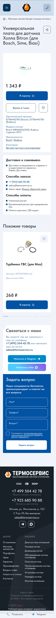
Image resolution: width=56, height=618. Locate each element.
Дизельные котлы (33, 550)
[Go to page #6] (36, 316)
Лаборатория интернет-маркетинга (27, 608)
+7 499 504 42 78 (27, 491)
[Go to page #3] (17, 316)
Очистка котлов (33, 561)
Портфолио (9, 553)
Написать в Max (25, 367)
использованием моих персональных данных (26, 434)
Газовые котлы (32, 546)
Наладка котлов (33, 576)
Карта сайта (27, 592)
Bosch (9, 140)
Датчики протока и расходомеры (23, 147)
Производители (11, 565)
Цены (6, 557)
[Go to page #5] (29, 316)
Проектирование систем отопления (37, 567)
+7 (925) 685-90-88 (19, 182)
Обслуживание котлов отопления (36, 556)
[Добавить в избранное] (43, 107)
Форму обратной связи (34, 189)
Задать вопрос (26, 445)
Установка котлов (34, 572)
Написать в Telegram (25, 358)
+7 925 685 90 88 (27, 500)
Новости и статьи (12, 574)
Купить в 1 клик (21, 107)
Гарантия (8, 561)
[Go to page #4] (23, 316)
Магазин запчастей (8, 547)
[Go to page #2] (11, 316)
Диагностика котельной (37, 542)
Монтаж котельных (34, 580)
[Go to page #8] (48, 316)
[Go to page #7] (42, 316)
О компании (9, 542)
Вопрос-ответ (10, 570)
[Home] (27, 7)
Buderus (18, 140)
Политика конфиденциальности (27, 595)
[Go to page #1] (5, 316)
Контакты (8, 578)
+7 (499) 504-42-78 (18, 343)
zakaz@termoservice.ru (20, 185)
